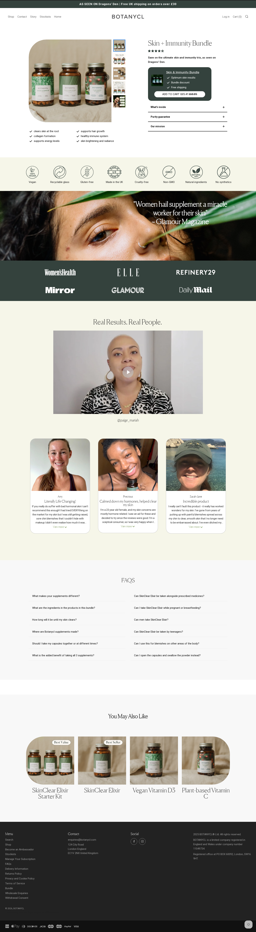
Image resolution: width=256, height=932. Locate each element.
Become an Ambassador (19, 849)
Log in (226, 16)
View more (58, 526)
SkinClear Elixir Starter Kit (50, 793)
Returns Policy (13, 873)
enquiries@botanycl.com (82, 839)
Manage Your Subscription (20, 859)
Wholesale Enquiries (16, 893)
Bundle (9, 888)
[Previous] (39, 212)
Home (57, 16)
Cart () (237, 16)
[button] (156, 51)
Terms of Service (15, 883)
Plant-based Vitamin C (206, 793)
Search (9, 839)
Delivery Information (16, 868)
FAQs (8, 864)
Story (33, 16)
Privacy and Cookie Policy (19, 878)
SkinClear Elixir (102, 790)
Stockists (45, 16)
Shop (11, 16)
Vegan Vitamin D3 (154, 790)
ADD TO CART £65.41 (179, 94)
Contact (22, 16)
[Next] (105, 77)
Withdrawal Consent (16, 897)
